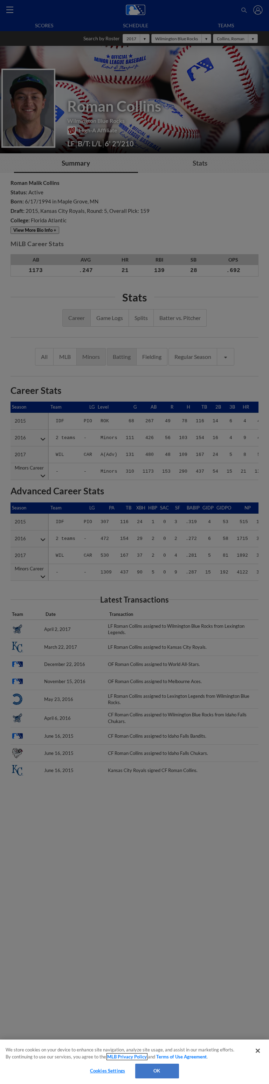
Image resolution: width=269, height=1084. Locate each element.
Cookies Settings (107, 1070)
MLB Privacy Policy (127, 1056)
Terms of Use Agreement (181, 1056)
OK (156, 1070)
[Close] (257, 1050)
